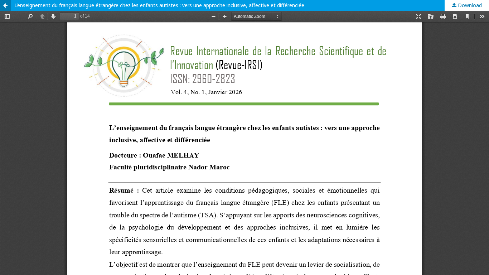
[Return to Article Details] (5, 5)
